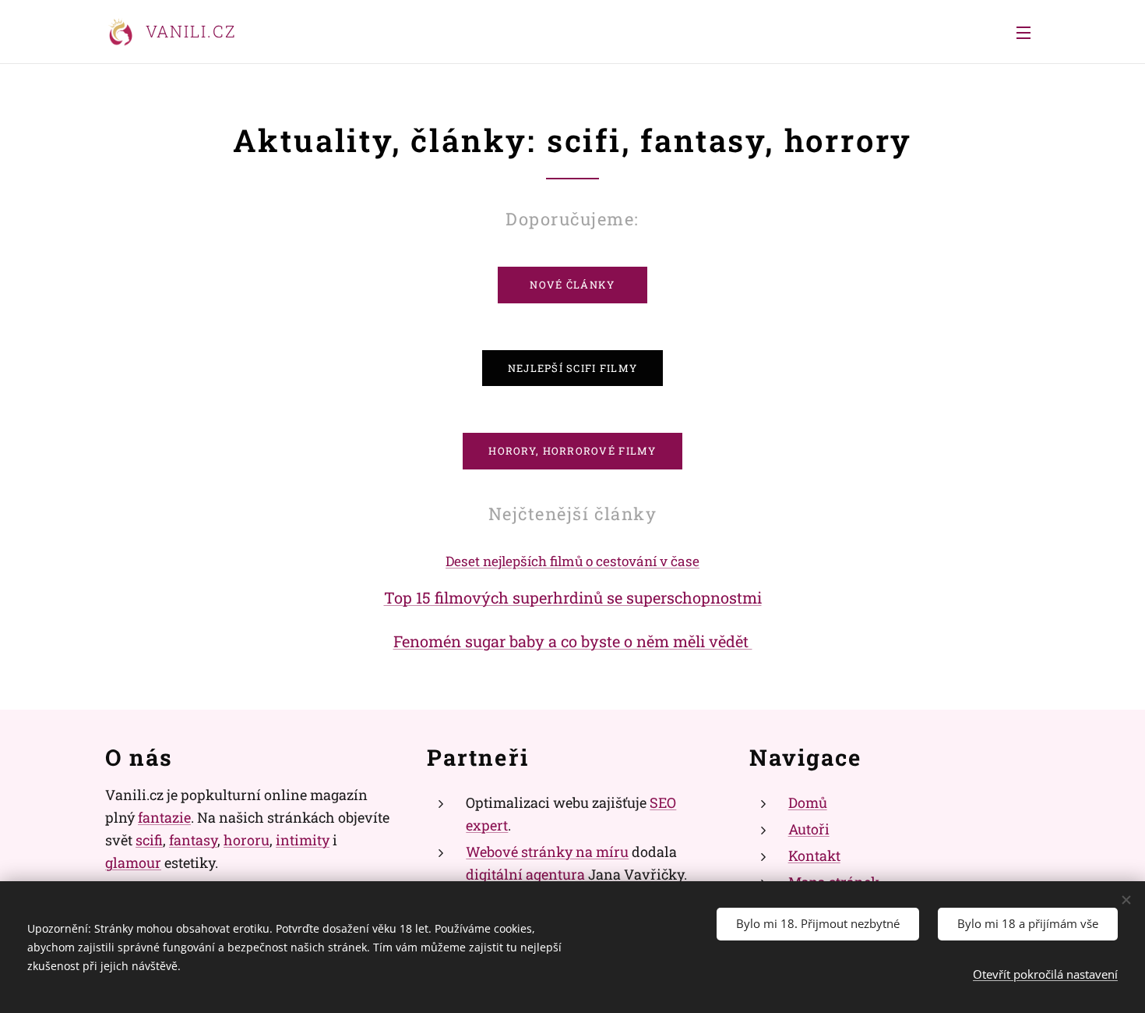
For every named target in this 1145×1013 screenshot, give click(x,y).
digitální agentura (525, 874)
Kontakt (814, 855)
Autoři (809, 829)
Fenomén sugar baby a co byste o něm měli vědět (572, 641)
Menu (1028, 32)
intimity (302, 840)
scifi (149, 840)
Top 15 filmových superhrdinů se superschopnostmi (573, 597)
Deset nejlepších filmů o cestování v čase (572, 561)
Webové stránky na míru (547, 851)
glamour (133, 862)
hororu (247, 840)
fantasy (193, 840)
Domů (807, 802)
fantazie (164, 817)
